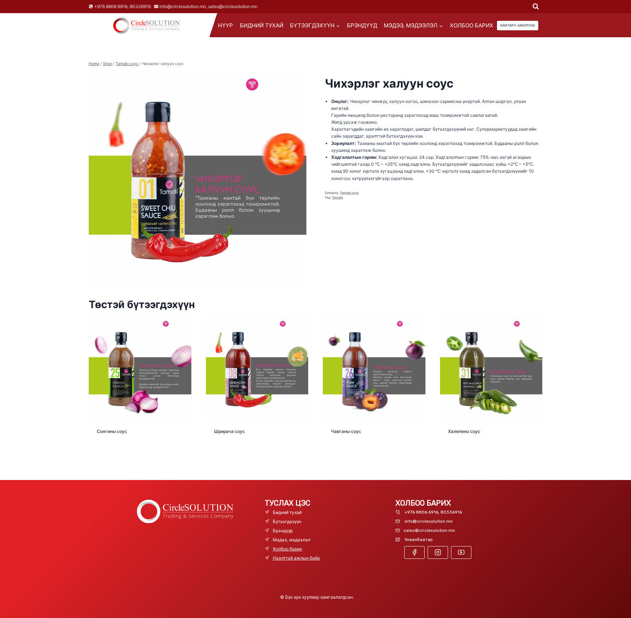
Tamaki (337, 197)
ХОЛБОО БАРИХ (471, 25)
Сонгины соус (112, 431)
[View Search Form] (535, 6)
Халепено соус (464, 431)
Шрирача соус (229, 431)
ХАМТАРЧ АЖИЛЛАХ (517, 25)
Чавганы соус (346, 431)
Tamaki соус (349, 193)
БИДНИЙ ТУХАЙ (261, 25)
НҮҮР (225, 25)
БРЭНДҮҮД (362, 25)
